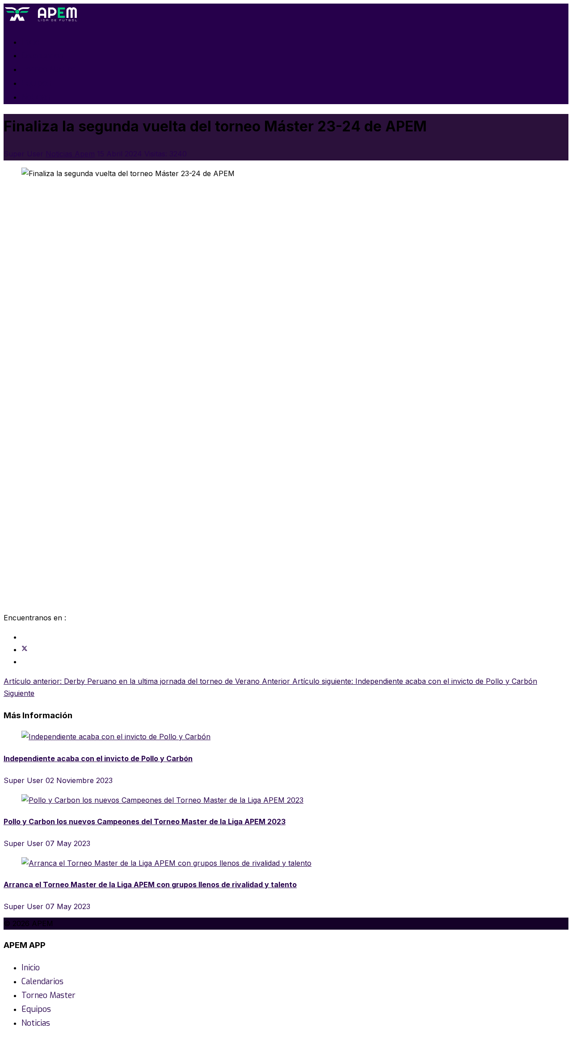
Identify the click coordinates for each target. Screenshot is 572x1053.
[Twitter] (24, 649)
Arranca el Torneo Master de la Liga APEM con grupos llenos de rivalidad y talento (150, 884)
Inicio (30, 42)
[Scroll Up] (6, 1043)
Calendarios (42, 55)
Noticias (35, 97)
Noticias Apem (70, 153)
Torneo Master (48, 69)
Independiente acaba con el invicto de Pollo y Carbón (98, 758)
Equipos (36, 83)
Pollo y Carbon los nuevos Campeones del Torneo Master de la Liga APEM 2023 (145, 821)
